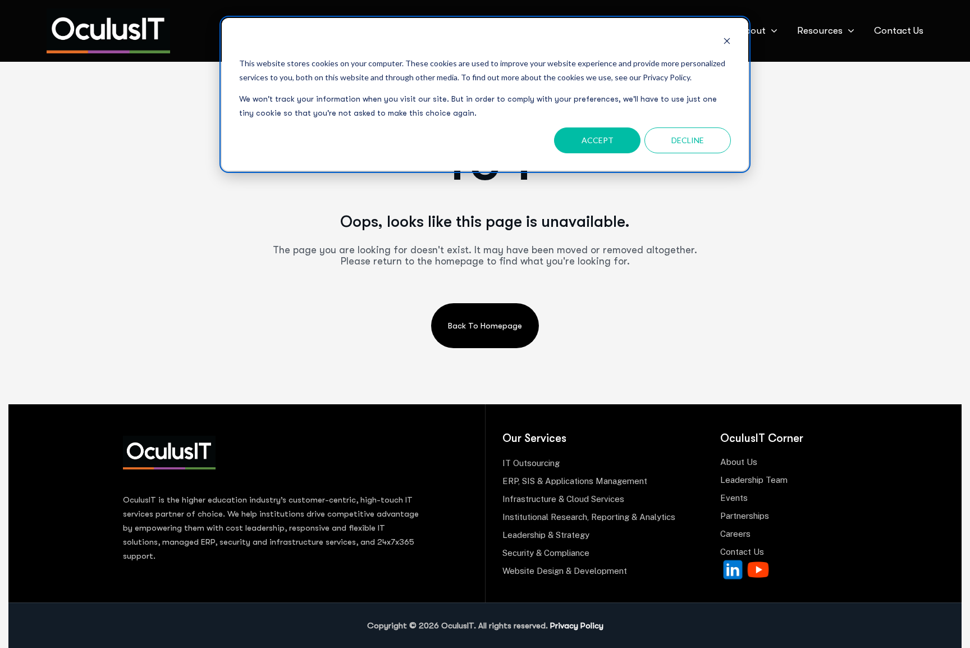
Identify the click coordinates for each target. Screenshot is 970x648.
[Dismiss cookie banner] (727, 42)
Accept (598, 140)
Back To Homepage (485, 326)
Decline (687, 140)
